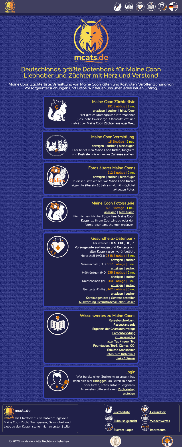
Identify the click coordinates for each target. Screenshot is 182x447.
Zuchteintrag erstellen (126, 391)
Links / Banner (125, 358)
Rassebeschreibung (122, 320)
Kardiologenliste (97, 298)
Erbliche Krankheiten (121, 350)
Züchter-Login (123, 430)
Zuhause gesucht (125, 421)
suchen (112, 111)
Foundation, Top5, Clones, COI (114, 346)
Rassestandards (124, 325)
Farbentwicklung (123, 333)
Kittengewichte (125, 337)
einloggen (100, 381)
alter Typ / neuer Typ (121, 341)
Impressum (157, 430)
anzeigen (99, 111)
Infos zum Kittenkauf (121, 354)
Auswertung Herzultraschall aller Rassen (107, 302)
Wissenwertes (159, 421)
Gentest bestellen (123, 298)
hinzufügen (127, 111)
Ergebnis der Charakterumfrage (113, 329)
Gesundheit (157, 412)
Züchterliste (121, 412)
